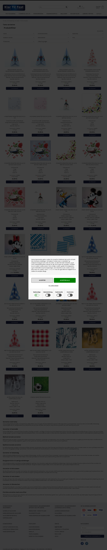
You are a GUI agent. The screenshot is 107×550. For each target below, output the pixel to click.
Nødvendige (37, 292)
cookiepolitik (51, 269)
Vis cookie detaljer (53, 285)
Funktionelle (59, 292)
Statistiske (70, 292)
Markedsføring (47, 292)
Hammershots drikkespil (10, 546)
